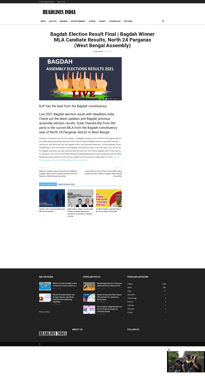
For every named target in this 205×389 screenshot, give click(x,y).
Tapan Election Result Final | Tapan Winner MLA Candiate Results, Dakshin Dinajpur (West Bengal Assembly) (103, 173)
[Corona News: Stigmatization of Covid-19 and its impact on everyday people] (89, 310)
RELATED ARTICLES (48, 184)
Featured (128, 21)
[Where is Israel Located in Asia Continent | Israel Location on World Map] (45, 286)
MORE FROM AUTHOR (66, 184)
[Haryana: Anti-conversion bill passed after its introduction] (52, 198)
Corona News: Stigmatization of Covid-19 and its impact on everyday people (109, 309)
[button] (163, 21)
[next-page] (44, 220)
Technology (115, 21)
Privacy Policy (44, 312)
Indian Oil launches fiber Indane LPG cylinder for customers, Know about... (109, 297)
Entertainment (78, 21)
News (43, 21)
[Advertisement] (102, 250)
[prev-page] (40, 220)
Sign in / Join (61, 1)
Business (64, 21)
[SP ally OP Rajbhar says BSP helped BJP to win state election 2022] (109, 198)
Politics (52, 21)
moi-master (99, 51)
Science (92, 21)
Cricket (102, 21)
